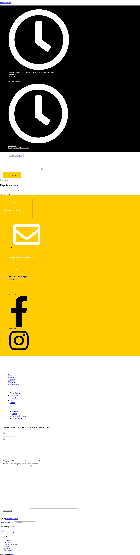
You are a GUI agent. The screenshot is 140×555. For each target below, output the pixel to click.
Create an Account (11, 519)
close (12, 554)
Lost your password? (7, 533)
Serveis (6, 542)
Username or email (7, 522)
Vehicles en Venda (10, 544)
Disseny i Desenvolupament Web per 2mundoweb (20, 464)
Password (4, 527)
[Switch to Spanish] (45, 169)
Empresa (7, 540)
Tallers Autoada (5, 3)
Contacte (7, 548)
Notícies (7, 546)
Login (2, 531)
